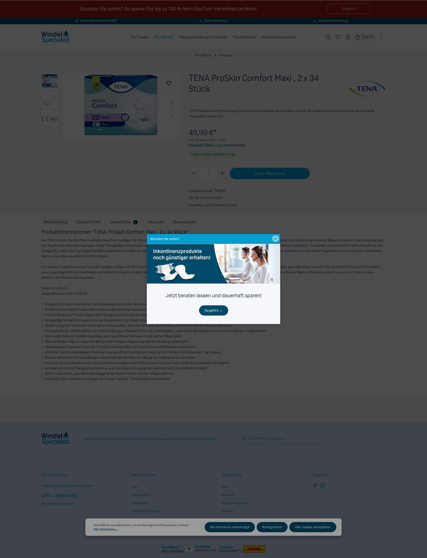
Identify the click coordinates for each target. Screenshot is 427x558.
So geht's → (214, 310)
